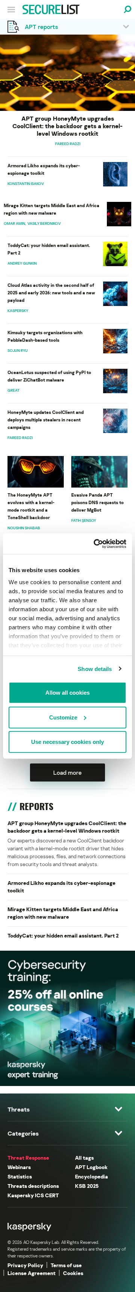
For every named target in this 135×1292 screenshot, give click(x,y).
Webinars (19, 1167)
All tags (84, 1157)
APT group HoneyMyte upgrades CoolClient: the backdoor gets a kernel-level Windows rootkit (67, 126)
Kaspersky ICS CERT (33, 1195)
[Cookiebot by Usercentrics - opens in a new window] (95, 543)
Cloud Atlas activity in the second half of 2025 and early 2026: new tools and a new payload (51, 292)
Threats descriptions (33, 1186)
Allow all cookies (67, 692)
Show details (95, 668)
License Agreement (32, 1273)
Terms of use (66, 1265)
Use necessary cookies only (67, 742)
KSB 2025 (87, 1186)
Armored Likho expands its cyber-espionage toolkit (44, 169)
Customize (63, 717)
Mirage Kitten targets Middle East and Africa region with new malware (51, 209)
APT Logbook (91, 1167)
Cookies (73, 1273)
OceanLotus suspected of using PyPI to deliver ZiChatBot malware (49, 376)
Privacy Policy (25, 1265)
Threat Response (28, 1157)
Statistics (20, 1176)
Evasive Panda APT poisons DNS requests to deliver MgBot (97, 502)
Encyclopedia (91, 1176)
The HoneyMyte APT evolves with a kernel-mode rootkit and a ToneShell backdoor (31, 506)
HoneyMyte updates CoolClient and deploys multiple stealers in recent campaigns (46, 419)
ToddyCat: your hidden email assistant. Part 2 (49, 249)
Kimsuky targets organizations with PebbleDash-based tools (45, 336)
